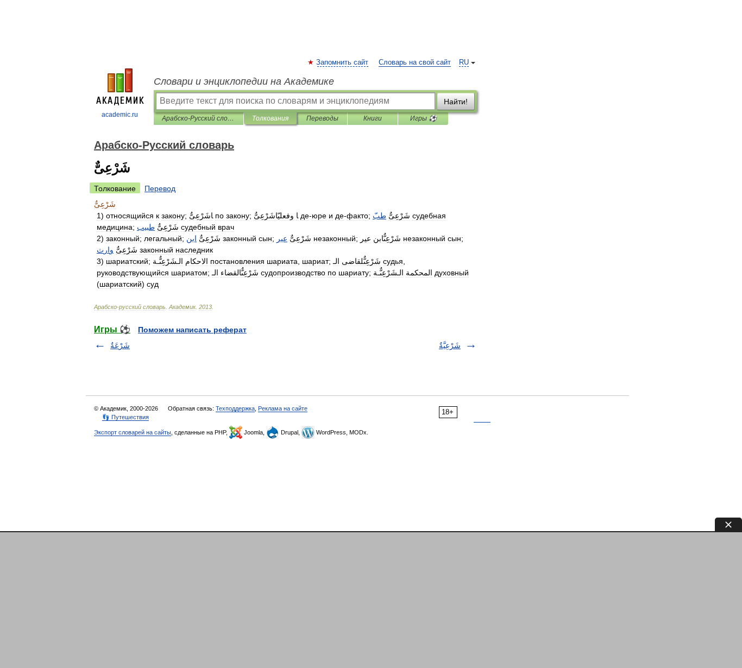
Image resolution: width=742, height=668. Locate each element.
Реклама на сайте (282, 408)
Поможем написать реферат (192, 329)
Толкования (270, 118)
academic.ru (120, 114)
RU (464, 62)
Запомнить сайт (342, 62)
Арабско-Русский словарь (198, 118)
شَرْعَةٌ (120, 345)
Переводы (322, 118)
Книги (372, 118)
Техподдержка (235, 408)
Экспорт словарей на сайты (132, 432)
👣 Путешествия (125, 417)
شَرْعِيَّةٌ (450, 345)
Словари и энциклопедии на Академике (244, 81)
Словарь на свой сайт (415, 62)
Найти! (456, 101)
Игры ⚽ (423, 118)
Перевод (159, 188)
